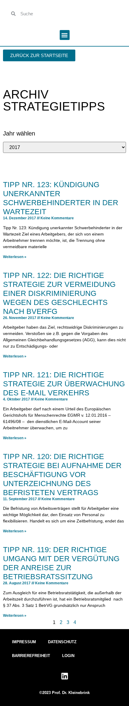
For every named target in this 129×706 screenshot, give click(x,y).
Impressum (24, 642)
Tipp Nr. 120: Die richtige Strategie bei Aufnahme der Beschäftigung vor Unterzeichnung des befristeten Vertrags (62, 474)
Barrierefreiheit (31, 655)
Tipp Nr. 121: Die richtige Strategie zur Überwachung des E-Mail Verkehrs (64, 383)
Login (68, 655)
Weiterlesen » (14, 257)
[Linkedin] (64, 676)
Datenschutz (62, 642)
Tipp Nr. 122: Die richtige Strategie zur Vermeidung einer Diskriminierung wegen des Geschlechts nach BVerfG (59, 293)
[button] (65, 35)
